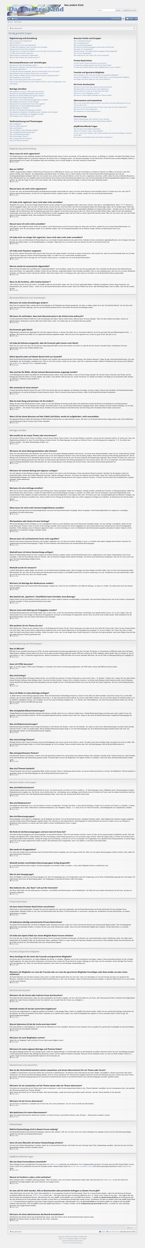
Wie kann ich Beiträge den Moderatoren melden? (25, 110)
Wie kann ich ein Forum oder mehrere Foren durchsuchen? (93, 87)
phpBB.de (31, 363)
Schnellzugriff (9, 19)
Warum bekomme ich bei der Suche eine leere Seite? (91, 91)
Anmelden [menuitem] (136, 19)
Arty (65, 1238)
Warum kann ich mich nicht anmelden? (22, 49)
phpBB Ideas (107, 1180)
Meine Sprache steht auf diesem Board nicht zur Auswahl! (29, 73)
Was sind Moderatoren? (81, 43)
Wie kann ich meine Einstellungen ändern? (23, 65)
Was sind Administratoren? (82, 41)
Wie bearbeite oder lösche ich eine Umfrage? (24, 102)
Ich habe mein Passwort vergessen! (21, 53)
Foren (16, 18)
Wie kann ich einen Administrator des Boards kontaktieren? (93, 137)
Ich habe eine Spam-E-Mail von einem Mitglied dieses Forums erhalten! (97, 67)
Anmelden (19, 22)
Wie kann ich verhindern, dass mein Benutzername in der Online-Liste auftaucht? (36, 67)
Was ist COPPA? (15, 43)
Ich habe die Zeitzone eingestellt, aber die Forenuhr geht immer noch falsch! (35, 71)
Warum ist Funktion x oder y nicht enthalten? (88, 131)
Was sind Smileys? (16, 128)
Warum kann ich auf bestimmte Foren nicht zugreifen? (27, 104)
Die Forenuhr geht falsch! (18, 69)
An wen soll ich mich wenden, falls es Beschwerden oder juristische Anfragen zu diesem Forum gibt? (103, 134)
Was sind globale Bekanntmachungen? (22, 132)
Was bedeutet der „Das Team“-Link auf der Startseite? (91, 55)
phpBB (66, 1236)
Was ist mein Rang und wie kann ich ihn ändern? (26, 79)
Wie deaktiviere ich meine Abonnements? (87, 111)
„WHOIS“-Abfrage (38, 1195)
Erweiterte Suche (129, 10)
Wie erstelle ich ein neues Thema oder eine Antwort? (27, 91)
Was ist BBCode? (15, 124)
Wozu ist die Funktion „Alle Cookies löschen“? (25, 57)
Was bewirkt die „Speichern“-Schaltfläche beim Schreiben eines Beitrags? (34, 112)
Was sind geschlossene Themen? (21, 138)
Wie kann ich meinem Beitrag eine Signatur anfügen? (27, 95)
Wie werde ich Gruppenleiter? (83, 49)
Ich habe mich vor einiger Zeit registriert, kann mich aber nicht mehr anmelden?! (36, 51)
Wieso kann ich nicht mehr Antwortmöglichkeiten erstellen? (29, 100)
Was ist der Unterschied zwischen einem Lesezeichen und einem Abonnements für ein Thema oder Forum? (102, 104)
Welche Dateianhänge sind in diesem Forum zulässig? (91, 119)
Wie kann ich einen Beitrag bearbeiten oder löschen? (27, 93)
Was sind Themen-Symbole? (19, 140)
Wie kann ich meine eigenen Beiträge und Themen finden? (93, 95)
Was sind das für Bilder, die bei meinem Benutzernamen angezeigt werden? (34, 75)
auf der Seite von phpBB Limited (81, 1166)
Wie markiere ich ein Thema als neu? (22, 116)
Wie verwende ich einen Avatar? (20, 77)
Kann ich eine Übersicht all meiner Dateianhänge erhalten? (93, 121)
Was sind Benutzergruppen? (83, 45)
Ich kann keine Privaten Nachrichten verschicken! (90, 63)
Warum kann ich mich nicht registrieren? (23, 45)
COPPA (122, 205)
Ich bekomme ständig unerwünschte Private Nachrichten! (92, 65)
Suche (118, 10)
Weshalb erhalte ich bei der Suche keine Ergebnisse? (91, 89)
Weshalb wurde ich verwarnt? (19, 108)
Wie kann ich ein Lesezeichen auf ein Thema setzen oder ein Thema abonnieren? (100, 107)
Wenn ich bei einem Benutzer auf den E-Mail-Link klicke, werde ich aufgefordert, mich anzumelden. (38, 83)
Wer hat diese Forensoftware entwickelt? (87, 129)
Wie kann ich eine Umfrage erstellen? (22, 98)
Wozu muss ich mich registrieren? (21, 41)
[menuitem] (123, 18)
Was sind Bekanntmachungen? (20, 134)
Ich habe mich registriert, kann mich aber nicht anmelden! (28, 47)
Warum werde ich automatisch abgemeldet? (24, 55)
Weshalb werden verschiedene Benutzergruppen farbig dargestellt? (95, 51)
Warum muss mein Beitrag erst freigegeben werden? (27, 114)
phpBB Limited (17, 363)
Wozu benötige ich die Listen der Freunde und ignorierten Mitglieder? (96, 75)
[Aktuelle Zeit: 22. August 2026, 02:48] (134, 28)
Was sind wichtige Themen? (19, 136)
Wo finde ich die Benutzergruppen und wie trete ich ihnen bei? (94, 47)
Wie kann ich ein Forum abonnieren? (86, 109)
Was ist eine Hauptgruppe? (82, 53)
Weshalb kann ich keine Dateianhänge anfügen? (25, 106)
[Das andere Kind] (35, 10)
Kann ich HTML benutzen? (18, 126)
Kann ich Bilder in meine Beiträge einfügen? (24, 130)
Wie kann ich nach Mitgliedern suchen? (86, 93)
